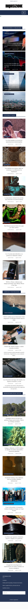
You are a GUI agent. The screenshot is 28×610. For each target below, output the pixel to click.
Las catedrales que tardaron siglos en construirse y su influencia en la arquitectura (14, 170)
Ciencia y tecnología (8, 312)
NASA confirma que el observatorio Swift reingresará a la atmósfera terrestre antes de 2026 (14, 318)
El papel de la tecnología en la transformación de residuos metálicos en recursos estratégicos (14, 566)
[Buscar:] (14, 592)
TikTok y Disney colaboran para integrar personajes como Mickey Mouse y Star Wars (14, 283)
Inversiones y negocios (9, 33)
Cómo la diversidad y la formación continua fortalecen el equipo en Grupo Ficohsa (14, 509)
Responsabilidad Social (8, 414)
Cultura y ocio (7, 136)
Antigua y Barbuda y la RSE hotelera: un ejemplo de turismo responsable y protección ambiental (14, 449)
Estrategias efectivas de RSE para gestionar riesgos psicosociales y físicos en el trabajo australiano (14, 420)
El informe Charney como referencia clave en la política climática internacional (14, 479)
